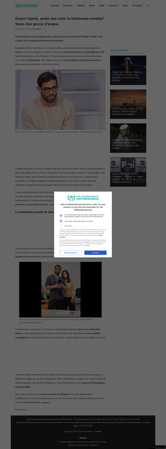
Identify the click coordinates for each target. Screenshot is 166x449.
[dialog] (83, 224)
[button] (83, 225)
